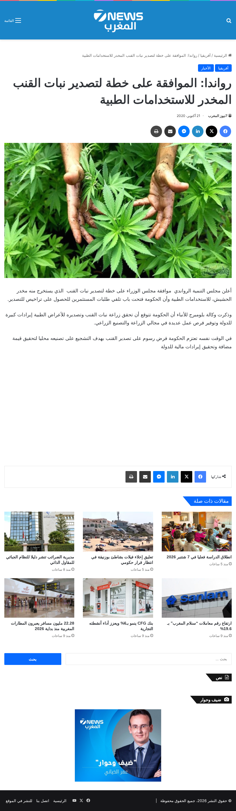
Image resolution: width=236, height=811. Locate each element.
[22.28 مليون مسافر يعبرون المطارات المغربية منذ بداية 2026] (39, 598)
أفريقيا (205, 55)
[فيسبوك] (225, 131)
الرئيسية (221, 55)
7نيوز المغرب (217, 116)
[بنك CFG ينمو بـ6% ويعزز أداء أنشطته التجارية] (118, 598)
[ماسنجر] (184, 131)
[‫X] (211, 131)
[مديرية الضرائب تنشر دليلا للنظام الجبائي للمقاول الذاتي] (39, 531)
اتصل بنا (42, 800)
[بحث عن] (229, 22)
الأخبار (206, 68)
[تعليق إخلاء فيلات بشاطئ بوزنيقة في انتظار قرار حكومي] (118, 531)
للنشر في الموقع (19, 800)
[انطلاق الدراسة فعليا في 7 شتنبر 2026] (197, 531)
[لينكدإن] (197, 131)
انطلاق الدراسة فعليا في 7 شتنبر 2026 (199, 557)
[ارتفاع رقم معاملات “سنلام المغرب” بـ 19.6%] (197, 598)
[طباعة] (156, 131)
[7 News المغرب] (118, 20)
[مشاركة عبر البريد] (170, 131)
